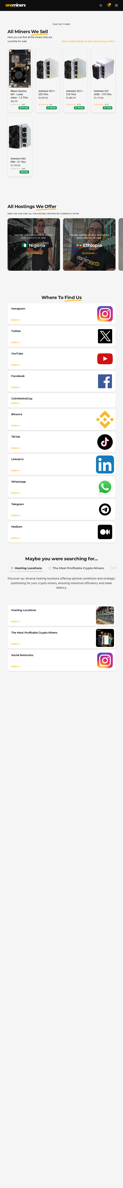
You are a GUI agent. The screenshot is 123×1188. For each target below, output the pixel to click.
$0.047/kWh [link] (33, 253)
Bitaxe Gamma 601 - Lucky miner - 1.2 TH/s (19, 94)
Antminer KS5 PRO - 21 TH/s (18, 160)
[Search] (101, 5)
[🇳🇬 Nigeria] (34, 244)
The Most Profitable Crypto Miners (78, 568)
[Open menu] (116, 5)
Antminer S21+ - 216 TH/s (75, 93)
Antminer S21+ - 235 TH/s (47, 93)
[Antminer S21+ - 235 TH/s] (48, 68)
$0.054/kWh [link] (88, 253)
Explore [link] (15, 320)
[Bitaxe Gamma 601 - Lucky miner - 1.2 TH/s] (20, 68)
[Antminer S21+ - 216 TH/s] (75, 68)
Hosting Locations (28, 568)
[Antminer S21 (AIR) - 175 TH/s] (103, 68)
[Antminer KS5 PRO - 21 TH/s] (20, 136)
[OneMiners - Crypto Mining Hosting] (16, 5)
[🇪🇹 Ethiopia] (89, 244)
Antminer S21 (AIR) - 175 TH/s (102, 93)
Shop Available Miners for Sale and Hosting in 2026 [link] (88, 41)
